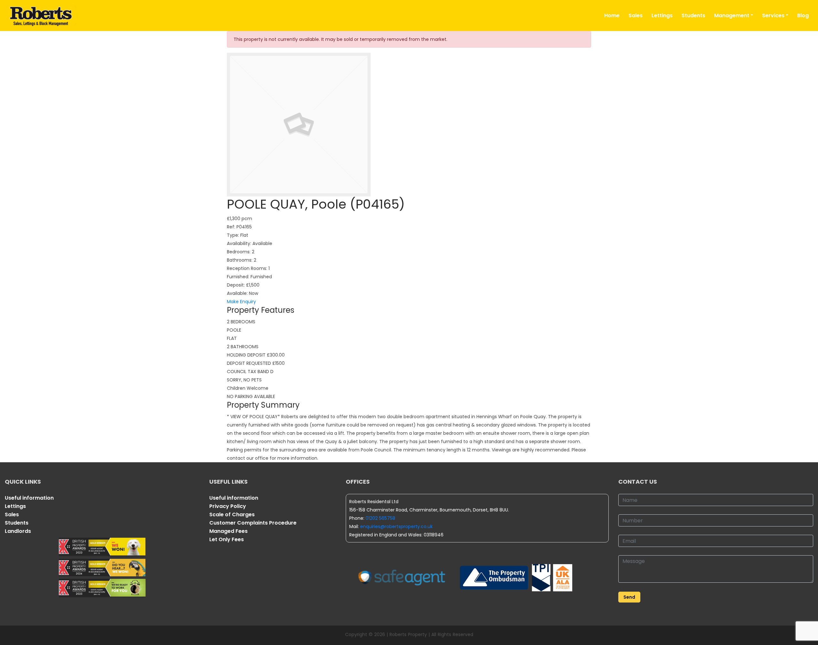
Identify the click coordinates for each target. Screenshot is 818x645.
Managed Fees (228, 531)
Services (773, 15)
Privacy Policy (227, 506)
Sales (636, 15)
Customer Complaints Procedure (253, 522)
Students (693, 15)
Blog (803, 15)
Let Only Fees (226, 539)
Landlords (18, 531)
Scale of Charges (232, 514)
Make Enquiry (241, 301)
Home (612, 15)
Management (731, 15)
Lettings (662, 15)
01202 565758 (380, 518)
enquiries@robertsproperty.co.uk (396, 526)
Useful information (29, 498)
